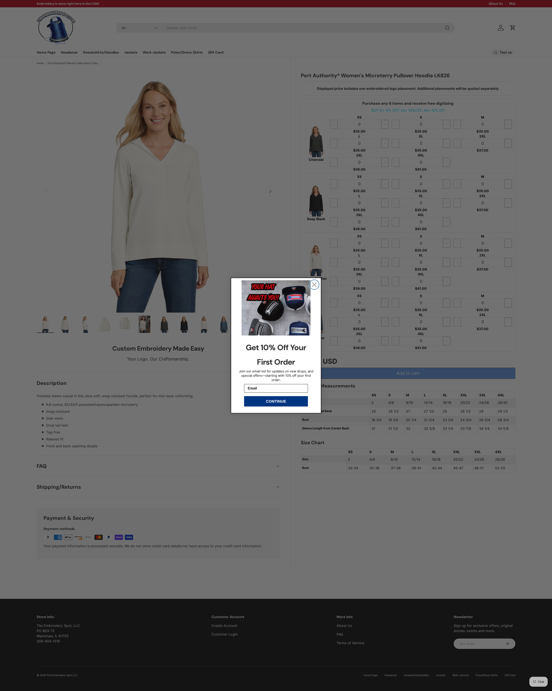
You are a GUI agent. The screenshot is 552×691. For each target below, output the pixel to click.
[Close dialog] (314, 284)
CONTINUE (276, 401)
